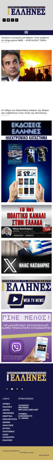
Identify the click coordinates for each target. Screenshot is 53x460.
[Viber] (12, 20)
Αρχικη (6, 404)
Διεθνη (6, 422)
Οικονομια (8, 413)
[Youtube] (8, 20)
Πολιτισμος (9, 431)
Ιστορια (6, 428)
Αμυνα (6, 410)
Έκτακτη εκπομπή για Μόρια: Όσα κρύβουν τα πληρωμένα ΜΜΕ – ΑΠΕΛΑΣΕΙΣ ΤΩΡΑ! (25, 39)
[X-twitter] (4, 20)
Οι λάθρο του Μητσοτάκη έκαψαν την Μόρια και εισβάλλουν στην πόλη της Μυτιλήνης (25, 111)
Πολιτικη (7, 407)
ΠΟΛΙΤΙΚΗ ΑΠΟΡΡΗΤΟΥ (11, 451)
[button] (26, 32)
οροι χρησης (44, 455)
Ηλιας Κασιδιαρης (8, 435)
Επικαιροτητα (10, 419)
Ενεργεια (7, 416)
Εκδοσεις (7, 440)
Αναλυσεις (8, 425)
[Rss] (16, 20)
